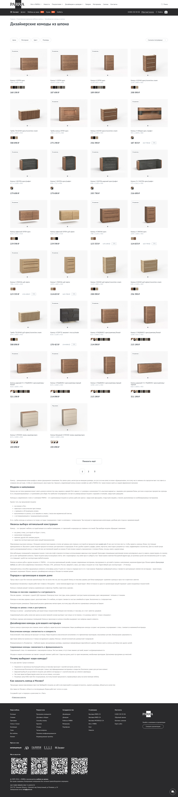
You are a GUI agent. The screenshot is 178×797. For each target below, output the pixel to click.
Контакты (113, 4)
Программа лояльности (43, 714)
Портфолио (66, 727)
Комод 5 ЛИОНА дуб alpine (60, 282)
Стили (12, 730)
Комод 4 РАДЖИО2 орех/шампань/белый (105, 332)
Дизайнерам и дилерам (73, 4)
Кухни (50, 12)
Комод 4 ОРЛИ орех (17, 80)
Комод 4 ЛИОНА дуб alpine (20, 282)
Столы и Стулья (14, 724)
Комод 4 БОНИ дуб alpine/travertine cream (106, 282)
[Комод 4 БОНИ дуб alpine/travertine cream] (109, 264)
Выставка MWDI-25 (95, 714)
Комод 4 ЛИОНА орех (98, 231)
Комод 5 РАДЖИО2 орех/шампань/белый (146, 332)
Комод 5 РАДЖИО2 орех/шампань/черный (106, 383)
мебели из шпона (42, 779)
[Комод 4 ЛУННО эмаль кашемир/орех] (28, 417)
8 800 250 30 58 (134, 12)
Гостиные (13, 714)
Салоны (105, 4)
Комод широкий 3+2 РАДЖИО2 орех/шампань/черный (148, 383)
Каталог (16, 12)
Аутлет (23, 12)
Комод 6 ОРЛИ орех (98, 80)
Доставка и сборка (42, 717)
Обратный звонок (147, 12)
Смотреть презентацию (153, 726)
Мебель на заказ (35, 12)
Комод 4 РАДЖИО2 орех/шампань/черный (65, 383)
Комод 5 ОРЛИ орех (57, 80)
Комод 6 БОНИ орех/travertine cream (104, 131)
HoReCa (60, 12)
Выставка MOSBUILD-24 (96, 720)
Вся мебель (14, 733)
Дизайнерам (66, 714)
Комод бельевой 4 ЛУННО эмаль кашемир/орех (67, 435)
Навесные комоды (19, 697)
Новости (47, 4)
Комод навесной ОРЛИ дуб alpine (62, 231)
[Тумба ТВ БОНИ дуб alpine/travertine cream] (28, 315)
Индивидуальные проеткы (44, 736)
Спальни (12, 717)
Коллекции (13, 727)
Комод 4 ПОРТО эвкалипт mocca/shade (64, 332)
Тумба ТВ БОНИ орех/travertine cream (24, 131)
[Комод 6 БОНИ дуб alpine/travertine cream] (149, 264)
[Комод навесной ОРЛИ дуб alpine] (68, 214)
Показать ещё (89, 461)
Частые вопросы (41, 730)
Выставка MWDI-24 (95, 717)
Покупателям (56, 4)
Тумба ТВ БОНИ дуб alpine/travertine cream (26, 332)
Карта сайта (118, 724)
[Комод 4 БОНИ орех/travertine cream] (149, 63)
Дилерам (65, 717)
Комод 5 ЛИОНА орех (138, 231)
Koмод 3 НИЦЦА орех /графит (142, 131)
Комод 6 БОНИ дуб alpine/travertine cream (146, 282)
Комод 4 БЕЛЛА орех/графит (20, 181)
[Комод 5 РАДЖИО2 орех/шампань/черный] (109, 365)
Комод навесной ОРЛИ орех (20, 231)
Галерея (88, 4)
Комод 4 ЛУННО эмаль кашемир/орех (23, 435)
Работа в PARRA (68, 720)
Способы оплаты (41, 720)
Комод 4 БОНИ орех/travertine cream (144, 80)
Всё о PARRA (35, 4)
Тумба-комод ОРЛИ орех (59, 131)
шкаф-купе (103, 544)
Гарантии (39, 724)
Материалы (97, 4)
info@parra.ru (27, 789)
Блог (90, 727)
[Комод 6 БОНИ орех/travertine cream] (109, 113)
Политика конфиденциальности (46, 733)
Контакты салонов (120, 720)
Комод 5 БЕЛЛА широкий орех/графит (104, 181)
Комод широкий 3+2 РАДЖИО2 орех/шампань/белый (27, 383)
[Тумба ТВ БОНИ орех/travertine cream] (28, 113)
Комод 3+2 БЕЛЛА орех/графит (142, 181)
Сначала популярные (155, 40)
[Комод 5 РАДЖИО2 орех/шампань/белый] (149, 315)
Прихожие (13, 720)
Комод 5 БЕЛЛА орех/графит (60, 181)
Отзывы (38, 727)
